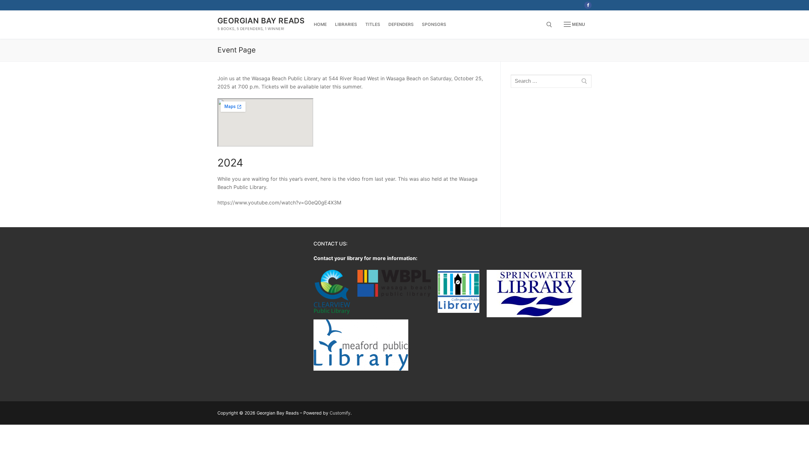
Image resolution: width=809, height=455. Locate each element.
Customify (340, 413)
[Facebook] (588, 5)
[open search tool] (549, 24)
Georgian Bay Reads (261, 20)
